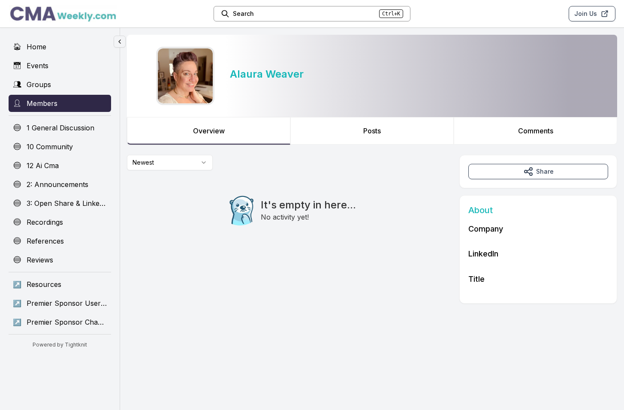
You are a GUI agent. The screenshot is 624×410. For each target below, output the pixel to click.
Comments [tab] (535, 131)
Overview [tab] (209, 131)
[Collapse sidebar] (120, 42)
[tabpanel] (372, 229)
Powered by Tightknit (60, 344)
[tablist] (372, 131)
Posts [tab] (372, 131)
